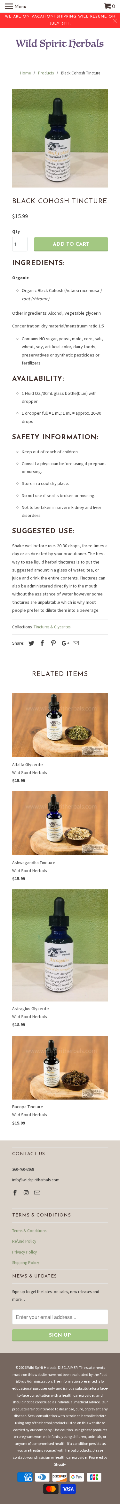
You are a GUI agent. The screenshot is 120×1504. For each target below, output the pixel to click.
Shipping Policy (25, 1262)
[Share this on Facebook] (41, 643)
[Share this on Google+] (64, 643)
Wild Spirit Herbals (41, 1367)
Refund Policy (24, 1241)
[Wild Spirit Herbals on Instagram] (26, 1192)
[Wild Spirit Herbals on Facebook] (15, 1192)
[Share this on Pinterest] (52, 643)
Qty (16, 231)
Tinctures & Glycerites (52, 627)
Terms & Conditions (29, 1230)
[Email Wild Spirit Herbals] (37, 1192)
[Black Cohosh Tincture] (60, 138)
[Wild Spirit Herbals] (60, 45)
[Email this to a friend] (75, 643)
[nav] (15, 6)
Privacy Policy (24, 1252)
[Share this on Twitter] (30, 643)
